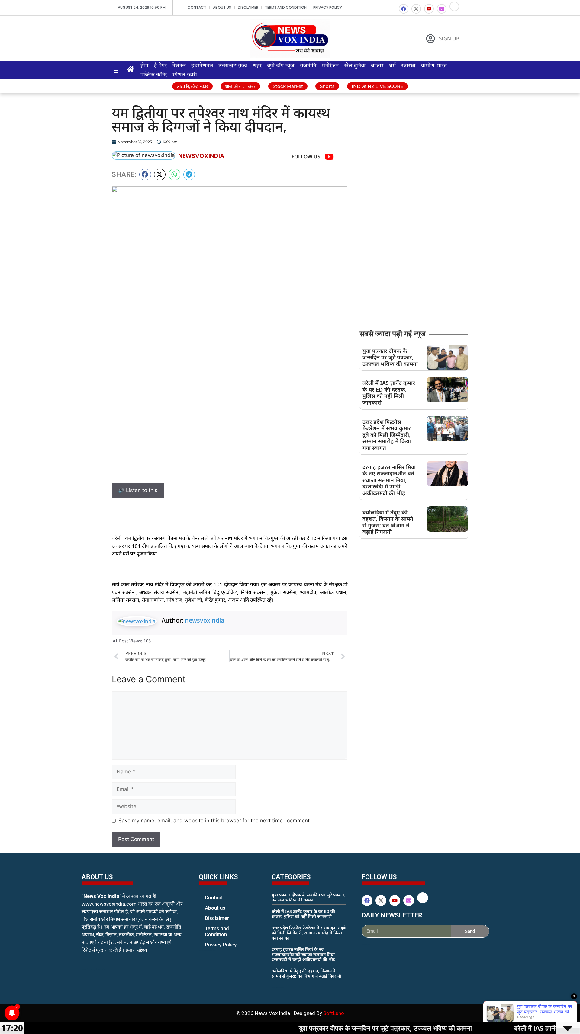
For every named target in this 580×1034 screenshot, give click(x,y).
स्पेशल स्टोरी (184, 75)
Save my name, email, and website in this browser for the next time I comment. (214, 821)
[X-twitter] (416, 9)
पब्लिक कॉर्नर (153, 75)
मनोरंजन (330, 66)
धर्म (392, 66)
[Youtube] (429, 9)
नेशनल (179, 66)
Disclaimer (248, 7)
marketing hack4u (94, 969)
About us (222, 7)
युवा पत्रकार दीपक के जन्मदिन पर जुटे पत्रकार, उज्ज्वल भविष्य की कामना (390, 357)
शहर (257, 66)
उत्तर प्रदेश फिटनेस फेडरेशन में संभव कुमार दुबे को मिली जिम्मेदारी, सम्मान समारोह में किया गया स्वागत (386, 434)
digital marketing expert (207, 950)
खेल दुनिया (355, 66)
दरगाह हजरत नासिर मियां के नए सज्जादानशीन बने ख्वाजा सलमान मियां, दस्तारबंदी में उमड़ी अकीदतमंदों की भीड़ (389, 480)
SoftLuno (333, 1013)
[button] (145, 174)
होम (144, 66)
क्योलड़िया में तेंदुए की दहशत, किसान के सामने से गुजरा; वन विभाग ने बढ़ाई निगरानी (387, 522)
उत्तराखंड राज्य (232, 66)
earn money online (278, 987)
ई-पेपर (160, 66)
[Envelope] (441, 9)
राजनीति (308, 66)
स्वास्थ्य (408, 66)
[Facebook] (403, 9)
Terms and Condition (286, 7)
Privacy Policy (327, 7)
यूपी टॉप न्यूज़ (280, 66)
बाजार (377, 66)
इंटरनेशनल (202, 66)
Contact (197, 7)
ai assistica (366, 944)
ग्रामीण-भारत (434, 66)
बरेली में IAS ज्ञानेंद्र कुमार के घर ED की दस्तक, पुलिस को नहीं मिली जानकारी (388, 392)
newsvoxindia (204, 620)
